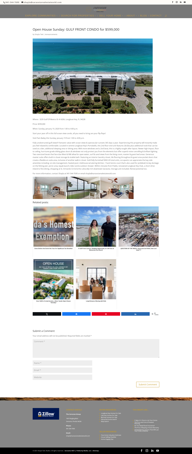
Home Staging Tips (107, 439)
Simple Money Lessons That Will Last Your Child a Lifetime (146, 430)
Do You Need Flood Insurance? (144, 426)
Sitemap (96, 451)
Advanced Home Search (109, 419)
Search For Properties (77, 16)
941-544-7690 (70, 429)
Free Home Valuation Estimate (111, 435)
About (130, 16)
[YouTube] (185, 2)
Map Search (105, 421)
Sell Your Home (110, 16)
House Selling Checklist (108, 437)
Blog (143, 16)
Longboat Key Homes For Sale (111, 413)
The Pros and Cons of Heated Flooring (144, 423)
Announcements (51, 34)
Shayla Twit (39, 34)
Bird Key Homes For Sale (109, 417)
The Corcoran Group (73, 414)
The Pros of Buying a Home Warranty (146, 428)
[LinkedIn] (181, 2)
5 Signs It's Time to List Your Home (145, 420)
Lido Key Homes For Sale (109, 415)
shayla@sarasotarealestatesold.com (78, 436)
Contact (156, 16)
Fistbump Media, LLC (83, 451)
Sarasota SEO (69, 451)
